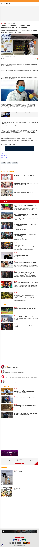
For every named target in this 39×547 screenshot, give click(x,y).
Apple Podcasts (4, 155)
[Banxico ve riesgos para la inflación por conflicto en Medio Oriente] (7, 399)
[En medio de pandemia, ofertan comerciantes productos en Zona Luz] (7, 184)
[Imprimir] (15, 59)
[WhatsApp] (6, 59)
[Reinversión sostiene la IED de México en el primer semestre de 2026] (7, 216)
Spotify (2, 153)
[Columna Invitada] (3, 377)
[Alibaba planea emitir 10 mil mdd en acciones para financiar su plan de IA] (7, 256)
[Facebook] (1, 59)
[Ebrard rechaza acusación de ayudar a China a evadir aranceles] (7, 286)
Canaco (8, 162)
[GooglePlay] (25, 540)
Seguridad (3, 162)
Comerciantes (14, 162)
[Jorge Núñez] (3, 372)
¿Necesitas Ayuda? (19, 537)
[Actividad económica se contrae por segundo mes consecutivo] (7, 236)
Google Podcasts (4, 157)
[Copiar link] (12, 59)
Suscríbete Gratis (19, 463)
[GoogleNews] (20, 540)
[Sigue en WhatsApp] (36, 59)
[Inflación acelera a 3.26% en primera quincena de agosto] (7, 246)
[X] (4, 59)
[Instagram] (18, 540)
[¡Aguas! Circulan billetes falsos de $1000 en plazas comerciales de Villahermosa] (7, 265)
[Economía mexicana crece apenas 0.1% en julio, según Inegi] (7, 407)
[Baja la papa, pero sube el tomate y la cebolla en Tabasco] (7, 207)
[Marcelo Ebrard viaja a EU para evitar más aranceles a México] (7, 226)
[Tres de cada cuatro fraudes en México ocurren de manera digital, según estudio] (7, 275)
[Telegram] (8, 59)
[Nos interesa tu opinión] (19, 531)
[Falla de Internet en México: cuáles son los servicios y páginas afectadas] (7, 415)
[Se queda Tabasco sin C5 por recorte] (7, 177)
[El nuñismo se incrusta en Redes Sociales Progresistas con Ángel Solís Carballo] (7, 192)
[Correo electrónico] (10, 59)
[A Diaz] (3, 367)
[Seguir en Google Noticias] (37, 59)
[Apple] (23, 540)
